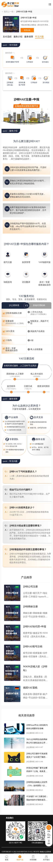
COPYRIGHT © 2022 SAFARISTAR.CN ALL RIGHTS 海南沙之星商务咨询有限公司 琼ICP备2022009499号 (26, 853)
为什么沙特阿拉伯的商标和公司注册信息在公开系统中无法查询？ (36, 741)
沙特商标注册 (30, 606)
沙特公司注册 (30, 586)
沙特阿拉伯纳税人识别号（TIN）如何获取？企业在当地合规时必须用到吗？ (36, 784)
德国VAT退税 (30, 687)
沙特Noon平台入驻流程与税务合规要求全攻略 (37, 727)
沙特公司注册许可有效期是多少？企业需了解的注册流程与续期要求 (36, 756)
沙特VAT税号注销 (32, 646)
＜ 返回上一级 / (8, 12)
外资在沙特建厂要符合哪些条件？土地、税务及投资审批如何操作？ (36, 770)
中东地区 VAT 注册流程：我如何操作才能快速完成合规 (37, 798)
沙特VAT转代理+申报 (34, 626)
